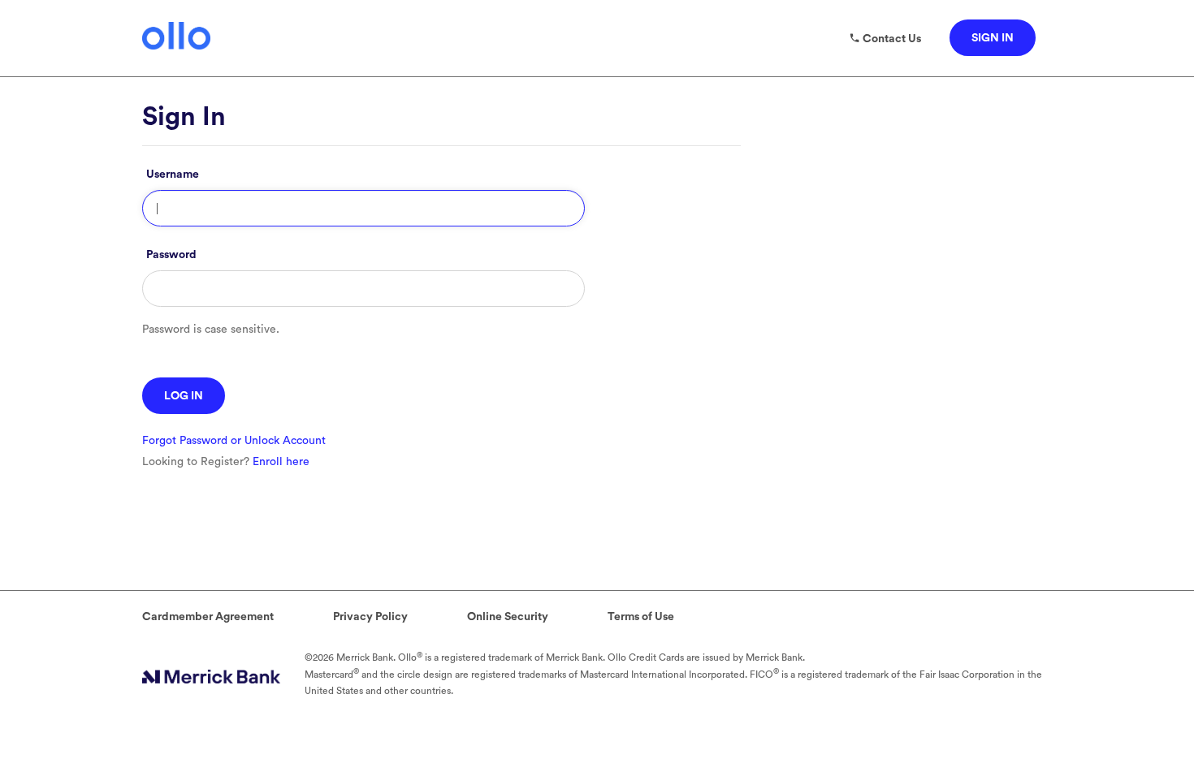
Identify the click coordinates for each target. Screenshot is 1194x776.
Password (171, 255)
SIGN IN (992, 38)
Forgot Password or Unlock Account (234, 440)
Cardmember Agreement (208, 617)
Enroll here (281, 462)
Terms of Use (641, 617)
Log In (183, 396)
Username (172, 174)
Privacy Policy (370, 617)
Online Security (507, 617)
